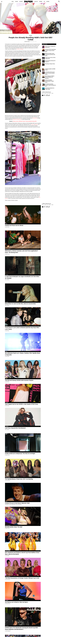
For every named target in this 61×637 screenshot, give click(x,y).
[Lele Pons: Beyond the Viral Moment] (23, 417)
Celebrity (21, 1)
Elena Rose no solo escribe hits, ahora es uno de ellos (20, 303)
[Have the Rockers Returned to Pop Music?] (43, 61)
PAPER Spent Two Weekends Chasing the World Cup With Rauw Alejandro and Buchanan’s (21, 628)
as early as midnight (19, 49)
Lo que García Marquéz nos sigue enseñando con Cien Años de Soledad (22, 277)
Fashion (16, 1)
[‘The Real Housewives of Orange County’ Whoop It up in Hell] (23, 567)
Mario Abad (27, 41)
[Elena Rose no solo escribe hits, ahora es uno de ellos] (23, 292)
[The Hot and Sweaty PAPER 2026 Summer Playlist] (23, 369)
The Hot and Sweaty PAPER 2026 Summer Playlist (19, 380)
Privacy (50, 93)
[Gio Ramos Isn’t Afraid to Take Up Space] (23, 591)
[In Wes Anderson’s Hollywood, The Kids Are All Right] (23, 442)
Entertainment (7, 477)
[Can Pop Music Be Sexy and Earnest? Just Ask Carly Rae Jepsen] (43, 73)
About (43, 93)
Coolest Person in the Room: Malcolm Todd (17, 503)
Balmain (36, 124)
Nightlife (36, 1)
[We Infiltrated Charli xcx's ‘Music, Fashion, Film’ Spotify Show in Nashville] (23, 342)
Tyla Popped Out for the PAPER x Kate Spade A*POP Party (21, 404)
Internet (40, 1)
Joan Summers (8, 480)
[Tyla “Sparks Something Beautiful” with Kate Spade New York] (43, 85)
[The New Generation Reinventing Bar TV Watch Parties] (43, 81)
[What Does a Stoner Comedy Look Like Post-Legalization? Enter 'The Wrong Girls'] (23, 239)
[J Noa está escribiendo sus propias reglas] (43, 89)
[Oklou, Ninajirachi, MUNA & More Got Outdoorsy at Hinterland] (43, 77)
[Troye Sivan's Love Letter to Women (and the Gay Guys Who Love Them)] (23, 316)
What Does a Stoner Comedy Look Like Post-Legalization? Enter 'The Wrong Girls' (21, 251)
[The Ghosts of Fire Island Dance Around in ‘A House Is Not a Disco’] (43, 50)
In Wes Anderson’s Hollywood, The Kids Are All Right (20, 453)
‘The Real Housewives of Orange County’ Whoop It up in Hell (22, 578)
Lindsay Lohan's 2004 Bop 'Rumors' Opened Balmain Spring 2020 (25, 121)
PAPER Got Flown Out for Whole (14, 225)
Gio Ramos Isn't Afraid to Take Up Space (16, 602)
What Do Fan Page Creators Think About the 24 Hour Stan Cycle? (50, 54)
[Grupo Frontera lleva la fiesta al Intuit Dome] (43, 58)
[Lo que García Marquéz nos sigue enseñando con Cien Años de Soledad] (23, 265)
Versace (32, 124)
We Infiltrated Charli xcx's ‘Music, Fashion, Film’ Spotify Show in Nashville (22, 353)
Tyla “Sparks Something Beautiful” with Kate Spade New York (50, 85)
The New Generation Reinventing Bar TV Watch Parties (49, 81)
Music (13, 1)
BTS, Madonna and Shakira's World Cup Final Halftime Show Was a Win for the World (22, 553)
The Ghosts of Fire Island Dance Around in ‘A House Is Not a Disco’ (50, 50)
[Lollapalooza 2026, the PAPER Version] (43, 69)
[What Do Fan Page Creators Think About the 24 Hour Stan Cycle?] (43, 54)
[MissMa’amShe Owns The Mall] (23, 516)
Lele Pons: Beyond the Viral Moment (15, 428)
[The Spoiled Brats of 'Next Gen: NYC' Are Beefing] (23, 468)
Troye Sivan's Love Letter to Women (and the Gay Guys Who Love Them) (22, 328)
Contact (45, 93)
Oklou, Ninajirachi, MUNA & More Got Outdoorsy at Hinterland (49, 77)
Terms (52, 93)
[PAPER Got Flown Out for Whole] (23, 214)
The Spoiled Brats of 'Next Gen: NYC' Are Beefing (19, 479)
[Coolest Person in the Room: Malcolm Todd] (23, 492)
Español (47, 1)
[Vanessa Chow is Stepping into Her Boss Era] (43, 47)
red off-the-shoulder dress (17, 119)
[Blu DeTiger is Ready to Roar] (43, 64)
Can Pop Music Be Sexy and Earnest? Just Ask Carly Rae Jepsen (50, 73)
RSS (47, 93)
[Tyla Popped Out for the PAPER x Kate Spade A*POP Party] (23, 393)
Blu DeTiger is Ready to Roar (50, 63)
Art (44, 1)
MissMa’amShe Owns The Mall (13, 527)
